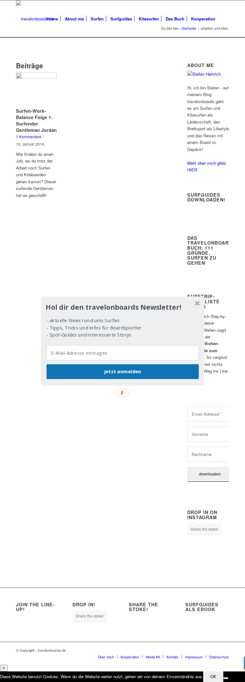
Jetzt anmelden (122, 371)
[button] (122, 307)
